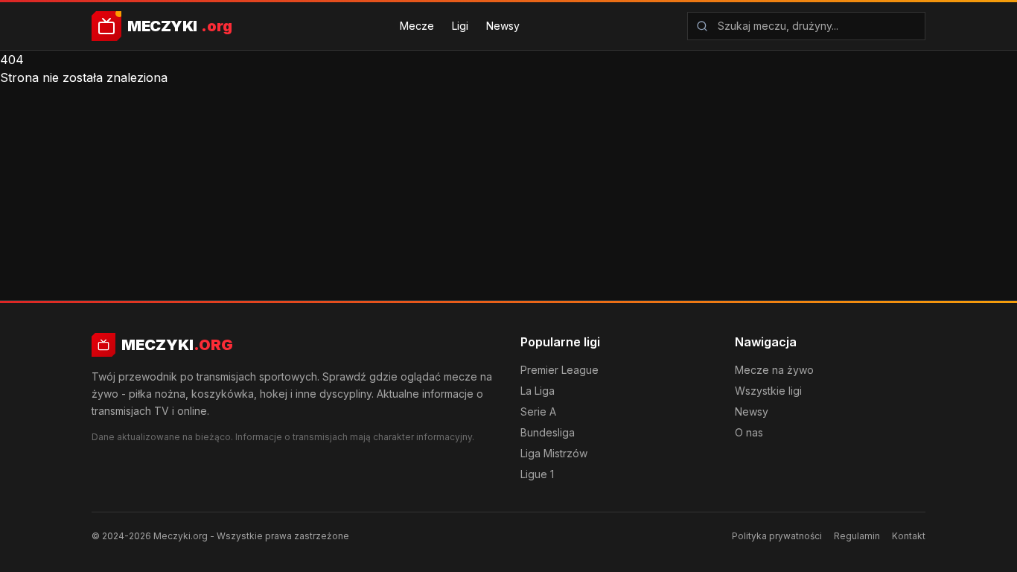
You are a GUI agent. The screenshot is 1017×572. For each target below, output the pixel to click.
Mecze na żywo (774, 369)
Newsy (503, 25)
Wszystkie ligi (768, 390)
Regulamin (857, 535)
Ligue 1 (537, 474)
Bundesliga (547, 432)
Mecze (417, 25)
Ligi (460, 25)
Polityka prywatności (777, 535)
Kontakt (908, 535)
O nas (749, 432)
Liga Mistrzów (553, 453)
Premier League (559, 369)
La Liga (537, 390)
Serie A (538, 411)
